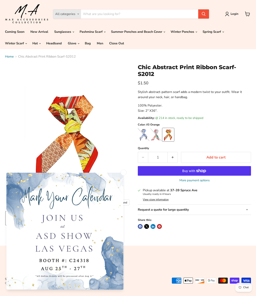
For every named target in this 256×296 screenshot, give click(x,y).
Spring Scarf (212, 32)
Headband (54, 43)
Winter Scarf (15, 43)
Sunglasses (63, 32)
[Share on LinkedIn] (153, 226)
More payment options (194, 180)
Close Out (116, 43)
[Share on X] (146, 226)
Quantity (143, 148)
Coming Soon (14, 32)
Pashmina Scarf (91, 32)
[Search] (203, 14)
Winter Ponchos (183, 32)
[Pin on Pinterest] (159, 226)
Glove (72, 43)
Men (100, 43)
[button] (232, 14)
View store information (156, 199)
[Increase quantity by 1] (173, 157)
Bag (88, 43)
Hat (35, 43)
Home (9, 56)
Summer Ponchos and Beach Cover (137, 32)
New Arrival (39, 32)
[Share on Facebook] (140, 226)
